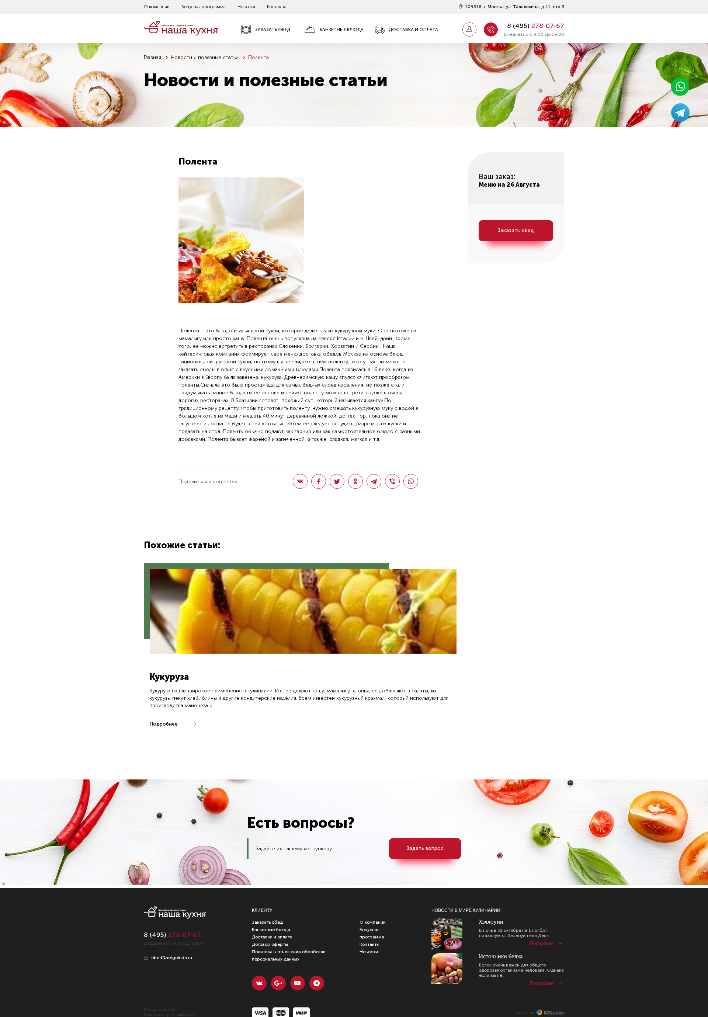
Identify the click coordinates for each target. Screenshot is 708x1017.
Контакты (276, 6)
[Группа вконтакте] (259, 983)
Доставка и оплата (413, 29)
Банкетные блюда (342, 29)
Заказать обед (272, 29)
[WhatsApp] (410, 481)
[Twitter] (337, 481)
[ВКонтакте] (300, 481)
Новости (246, 6)
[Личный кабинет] (469, 30)
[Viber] (392, 481)
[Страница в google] (278, 983)
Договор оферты (270, 944)
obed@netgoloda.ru (171, 957)
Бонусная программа (203, 6)
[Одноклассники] (355, 481)
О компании (157, 6)
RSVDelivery (554, 1012)
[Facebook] (318, 481)
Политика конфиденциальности (170, 1015)
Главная (152, 57)
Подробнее (163, 724)
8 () (535, 26)
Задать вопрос (425, 848)
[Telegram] (374, 481)
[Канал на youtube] (297, 983)
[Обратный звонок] (491, 30)
